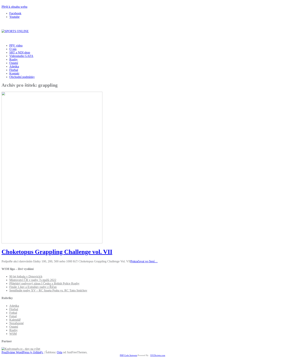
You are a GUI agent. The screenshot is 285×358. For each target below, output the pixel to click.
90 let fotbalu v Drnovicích (25, 276)
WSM (13, 333)
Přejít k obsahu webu (14, 6)
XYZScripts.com (157, 355)
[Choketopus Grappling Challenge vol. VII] (52, 242)
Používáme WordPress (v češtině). (22, 352)
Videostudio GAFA (21, 56)
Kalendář (15, 319)
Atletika (14, 66)
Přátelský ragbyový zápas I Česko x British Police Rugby (44, 283)
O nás (12, 49)
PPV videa (15, 45)
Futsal (13, 316)
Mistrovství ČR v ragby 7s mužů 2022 (32, 280)
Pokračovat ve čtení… (144, 261)
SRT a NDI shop (19, 52)
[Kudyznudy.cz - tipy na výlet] (21, 348)
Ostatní (13, 63)
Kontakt (14, 73)
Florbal (13, 70)
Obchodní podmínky (22, 77)
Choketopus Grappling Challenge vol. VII (57, 251)
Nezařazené (16, 323)
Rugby (13, 59)
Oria (59, 352)
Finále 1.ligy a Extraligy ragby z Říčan (33, 287)
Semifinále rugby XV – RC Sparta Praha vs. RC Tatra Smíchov (48, 290)
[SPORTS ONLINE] (15, 31)
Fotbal (13, 312)
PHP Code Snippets (128, 355)
